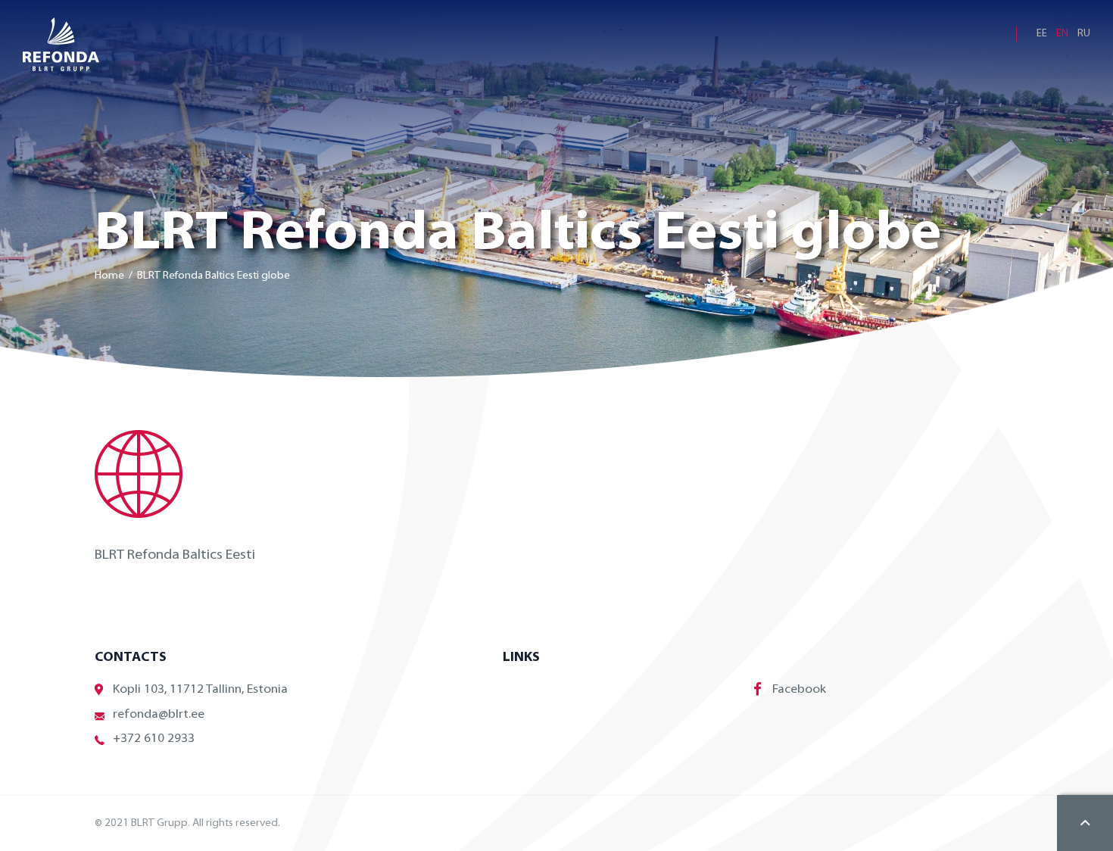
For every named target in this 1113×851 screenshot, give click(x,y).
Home (109, 276)
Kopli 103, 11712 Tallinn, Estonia (200, 690)
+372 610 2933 (154, 739)
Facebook (799, 690)
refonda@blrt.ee (158, 715)
